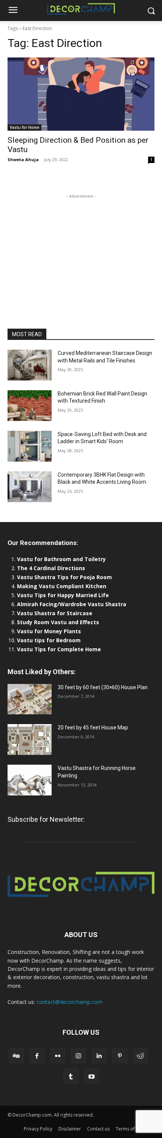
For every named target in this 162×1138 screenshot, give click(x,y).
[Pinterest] (119, 1055)
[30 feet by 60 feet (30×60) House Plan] (30, 699)
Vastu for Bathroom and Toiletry (62, 559)
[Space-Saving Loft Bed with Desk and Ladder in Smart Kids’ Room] (30, 446)
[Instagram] (78, 1055)
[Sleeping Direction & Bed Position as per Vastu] (81, 94)
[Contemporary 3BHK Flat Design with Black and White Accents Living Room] (30, 486)
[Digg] (16, 1055)
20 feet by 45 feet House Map (93, 727)
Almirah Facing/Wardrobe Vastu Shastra (71, 604)
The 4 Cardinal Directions (51, 568)
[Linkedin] (99, 1055)
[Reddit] (140, 1055)
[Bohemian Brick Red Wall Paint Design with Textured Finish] (30, 405)
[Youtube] (91, 1076)
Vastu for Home (24, 127)
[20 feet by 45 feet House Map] (30, 739)
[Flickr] (57, 1055)
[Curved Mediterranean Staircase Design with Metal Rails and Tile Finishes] (30, 365)
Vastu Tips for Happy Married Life (63, 595)
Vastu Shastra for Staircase (54, 613)
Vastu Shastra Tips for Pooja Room (64, 577)
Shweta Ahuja (23, 159)
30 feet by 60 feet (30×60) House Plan (103, 687)
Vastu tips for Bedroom (49, 640)
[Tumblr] (70, 1076)
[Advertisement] (81, 247)
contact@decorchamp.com (69, 1001)
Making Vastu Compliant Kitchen (61, 586)
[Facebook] (36, 1055)
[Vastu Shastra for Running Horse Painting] (30, 780)
